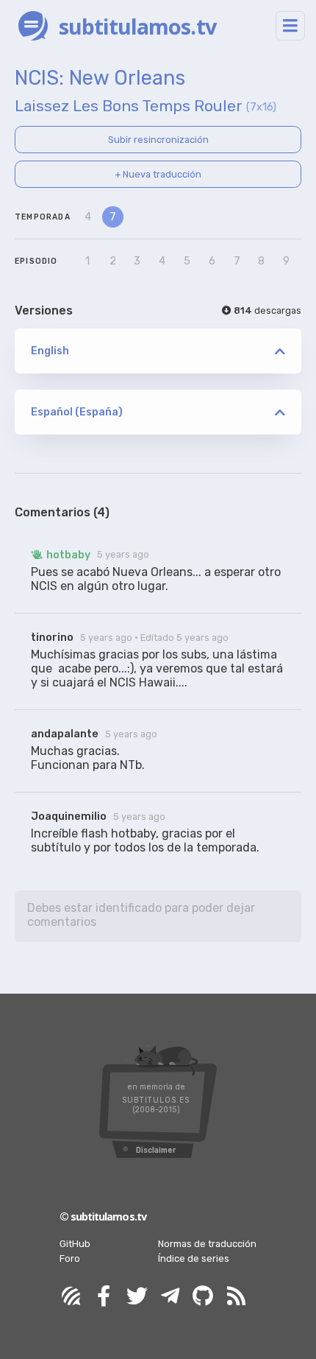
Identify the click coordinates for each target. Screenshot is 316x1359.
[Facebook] (104, 1296)
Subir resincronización (158, 139)
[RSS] (236, 1296)
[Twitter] (137, 1296)
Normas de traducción (207, 1243)
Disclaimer (156, 1150)
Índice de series (193, 1258)
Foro (70, 1258)
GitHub (75, 1243)
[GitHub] (203, 1296)
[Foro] (71, 1296)
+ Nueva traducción (158, 174)
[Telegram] (170, 1296)
